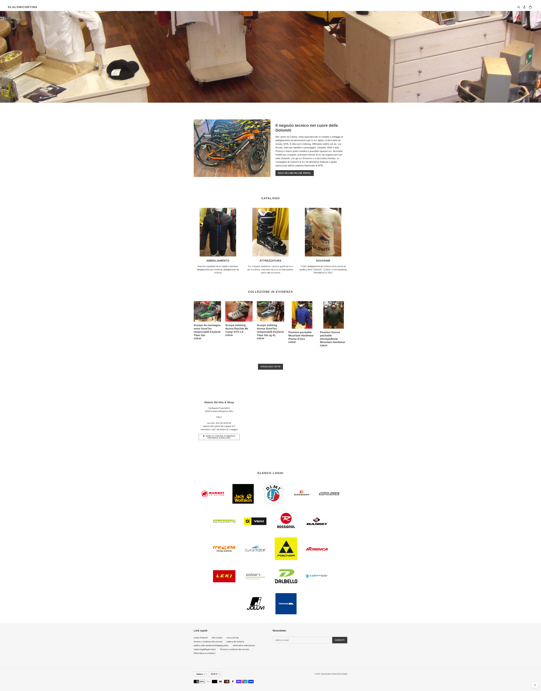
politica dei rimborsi (235, 641)
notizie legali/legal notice (205, 649)
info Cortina (217, 637)
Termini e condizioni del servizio (234, 649)
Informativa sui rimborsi (204, 653)
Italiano (199, 674)
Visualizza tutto (271, 367)
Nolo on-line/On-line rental (294, 173)
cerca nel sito (232, 637)
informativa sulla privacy (244, 645)
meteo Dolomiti (201, 637)
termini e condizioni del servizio (208, 641)
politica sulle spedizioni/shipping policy (211, 645)
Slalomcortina (22, 7)
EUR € (214, 674)
